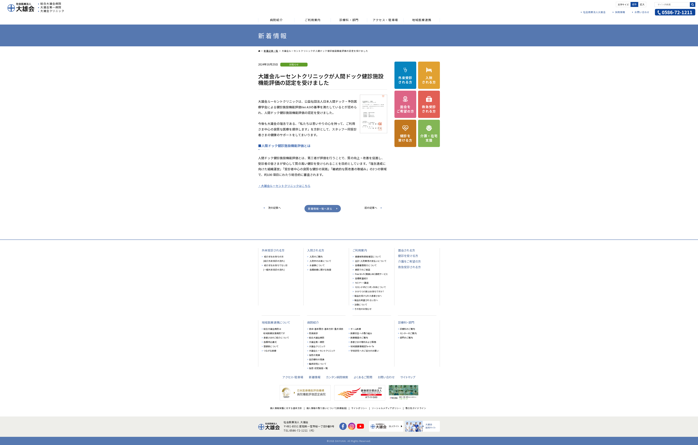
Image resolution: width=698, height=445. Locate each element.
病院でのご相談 (362, 269)
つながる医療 (270, 350)
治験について (360, 304)
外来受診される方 (273, 250)
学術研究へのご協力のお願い (364, 350)
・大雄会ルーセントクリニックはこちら (284, 186)
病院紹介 (313, 322)
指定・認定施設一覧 (318, 368)
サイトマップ (408, 377)
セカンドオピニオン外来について (370, 287)
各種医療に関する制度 (320, 269)
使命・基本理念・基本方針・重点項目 (326, 328)
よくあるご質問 (363, 377)
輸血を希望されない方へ (366, 300)
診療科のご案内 (407, 328)
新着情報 (315, 377)
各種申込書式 (270, 341)
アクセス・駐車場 (292, 377)
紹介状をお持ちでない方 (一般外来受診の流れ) (275, 267)
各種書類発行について (365, 265)
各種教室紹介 (361, 278)
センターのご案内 (408, 333)
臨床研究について (317, 363)
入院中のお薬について (320, 260)
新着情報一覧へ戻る (320, 208)
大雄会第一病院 (316, 341)
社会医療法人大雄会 (594, 12)
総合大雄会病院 (316, 337)
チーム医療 (355, 328)
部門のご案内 (406, 337)
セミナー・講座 (361, 282)
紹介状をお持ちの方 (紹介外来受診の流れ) (273, 258)
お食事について (316, 265)
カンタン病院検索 (337, 377)
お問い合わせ (642, 12)
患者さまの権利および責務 (363, 341)
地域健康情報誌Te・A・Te (362, 346)
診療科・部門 (406, 322)
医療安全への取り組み (361, 333)
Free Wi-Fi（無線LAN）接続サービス (371, 273)
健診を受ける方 (408, 255)
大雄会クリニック (317, 346)
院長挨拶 (313, 333)
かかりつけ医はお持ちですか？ (369, 291)
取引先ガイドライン (416, 408)
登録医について (271, 346)
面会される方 (406, 250)
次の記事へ (274, 208)
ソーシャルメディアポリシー (386, 408)
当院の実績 (314, 355)
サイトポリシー (359, 408)
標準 (634, 4)
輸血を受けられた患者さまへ (368, 295)
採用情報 (620, 12)
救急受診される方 (409, 267)
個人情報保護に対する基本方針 (286, 408)
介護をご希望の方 (409, 261)
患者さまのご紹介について (276, 337)
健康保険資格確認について (367, 256)
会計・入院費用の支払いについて (370, 260)
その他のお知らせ (363, 308)
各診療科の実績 (316, 359)
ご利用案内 (360, 250)
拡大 (642, 4)
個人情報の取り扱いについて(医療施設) (326, 408)
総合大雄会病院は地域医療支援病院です (274, 331)
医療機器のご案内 (359, 337)
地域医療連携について (276, 322)
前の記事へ (370, 208)
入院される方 (315, 250)
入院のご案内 (316, 256)
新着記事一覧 (271, 50)
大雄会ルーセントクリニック (322, 350)
